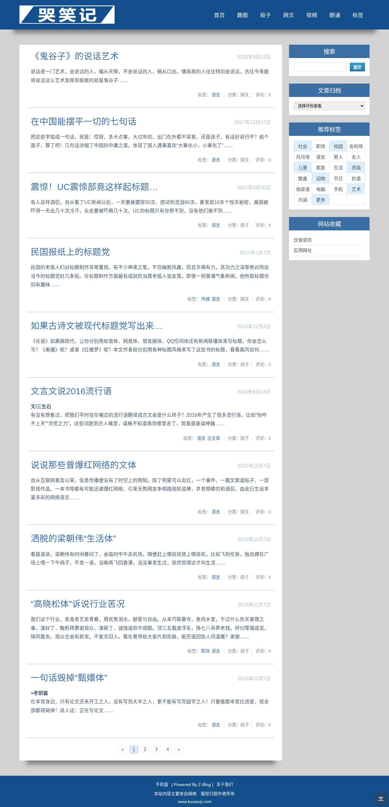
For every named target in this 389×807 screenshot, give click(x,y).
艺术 (356, 189)
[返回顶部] (381, 799)
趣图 (242, 15)
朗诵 (334, 15)
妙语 (356, 178)
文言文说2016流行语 (71, 391)
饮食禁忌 (303, 240)
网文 (288, 15)
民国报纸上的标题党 (70, 252)
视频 (311, 15)
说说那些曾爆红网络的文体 (83, 465)
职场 (205, 651)
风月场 (303, 157)
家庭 (320, 167)
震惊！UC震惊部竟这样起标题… (94, 187)
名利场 (356, 146)
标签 (358, 15)
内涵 (302, 199)
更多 (320, 199)
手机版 (162, 784)
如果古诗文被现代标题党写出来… (97, 326)
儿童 (302, 167)
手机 (338, 189)
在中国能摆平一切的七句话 (83, 121)
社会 (302, 146)
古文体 (213, 438)
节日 (338, 178)
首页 (219, 15)
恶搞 (356, 167)
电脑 (320, 189)
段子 (265, 15)
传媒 (205, 299)
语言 (216, 94)
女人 (356, 157)
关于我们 (224, 784)
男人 (338, 157)
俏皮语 (303, 189)
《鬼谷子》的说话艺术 (75, 56)
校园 (338, 146)
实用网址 (303, 250)
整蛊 (302, 178)
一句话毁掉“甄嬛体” (69, 678)
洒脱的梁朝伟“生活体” (73, 538)
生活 (338, 167)
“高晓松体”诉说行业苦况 (78, 604)
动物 (320, 178)
